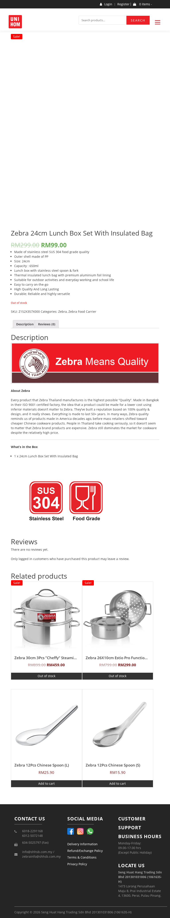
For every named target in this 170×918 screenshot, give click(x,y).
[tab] (25, 324)
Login (108, 4)
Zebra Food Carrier (82, 311)
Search (138, 20)
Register (123, 4)
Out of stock (46, 676)
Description (25, 324)
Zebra (62, 311)
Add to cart (46, 783)
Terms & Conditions (82, 857)
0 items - (145, 4)
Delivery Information (82, 844)
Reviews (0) (46, 324)
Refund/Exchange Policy (85, 851)
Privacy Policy (77, 864)
